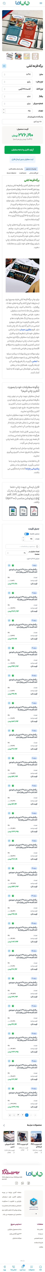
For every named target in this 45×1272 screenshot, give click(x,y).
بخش (12, 465)
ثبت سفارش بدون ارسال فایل (22, 159)
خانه (40, 1269)
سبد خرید (23, 1268)
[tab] (31, 169)
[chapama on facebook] (28, 1183)
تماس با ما (40, 1229)
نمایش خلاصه (34, 534)
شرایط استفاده (38, 1243)
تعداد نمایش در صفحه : (34, 553)
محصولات (31, 1269)
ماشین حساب (25, 329)
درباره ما (40, 1234)
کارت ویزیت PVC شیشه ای (36, 1145)
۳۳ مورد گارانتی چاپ (16, 1234)
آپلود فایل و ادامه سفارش (22, 150)
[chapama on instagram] (16, 1183)
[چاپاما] (22, 3)
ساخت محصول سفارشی (15, 1229)
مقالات (41, 1247)
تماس (34, 361)
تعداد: (37, 539)
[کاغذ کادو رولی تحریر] (8, 1136)
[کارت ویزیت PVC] (22, 1136)
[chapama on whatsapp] (22, 1183)
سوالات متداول (17, 1238)
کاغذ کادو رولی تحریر (9, 1145)
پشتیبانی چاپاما (32, 468)
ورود (4, 1269)
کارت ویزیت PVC (22, 1144)
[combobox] (17, 74)
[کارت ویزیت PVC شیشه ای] (36, 1136)
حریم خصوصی (38, 1238)
